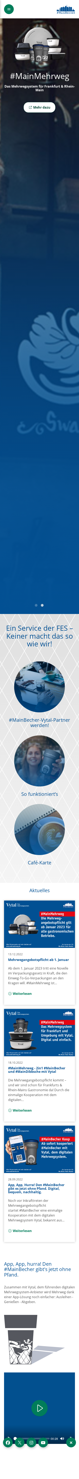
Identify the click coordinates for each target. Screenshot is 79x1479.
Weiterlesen (22, 993)
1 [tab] (36, 606)
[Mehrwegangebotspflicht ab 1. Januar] (39, 924)
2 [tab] (43, 606)
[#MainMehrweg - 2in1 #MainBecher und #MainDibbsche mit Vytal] (39, 1032)
